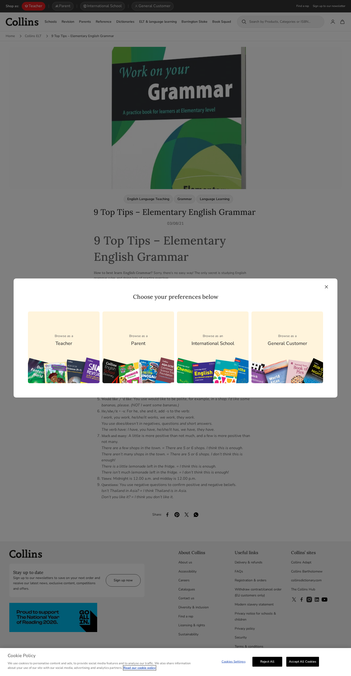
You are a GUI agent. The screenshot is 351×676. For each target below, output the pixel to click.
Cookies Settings (233, 661)
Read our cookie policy (139, 668)
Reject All (267, 661)
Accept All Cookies (302, 661)
